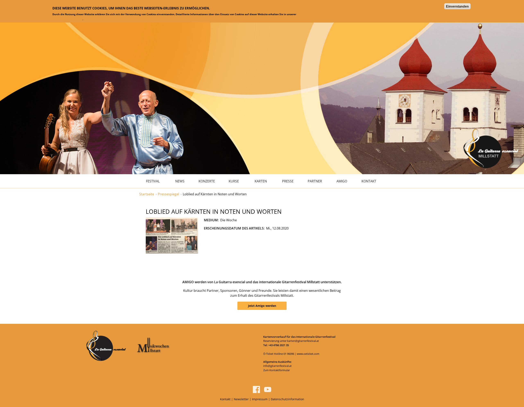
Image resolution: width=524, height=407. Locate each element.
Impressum (260, 399)
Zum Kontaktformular (276, 370)
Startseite (146, 194)
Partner (315, 181)
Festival (153, 181)
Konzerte (207, 181)
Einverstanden (457, 6)
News (179, 181)
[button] (172, 235)
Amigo (342, 181)
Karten (261, 181)
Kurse (234, 181)
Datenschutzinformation (67, 19)
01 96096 (288, 354)
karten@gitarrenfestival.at (303, 341)
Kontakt (368, 181)
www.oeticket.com (308, 354)
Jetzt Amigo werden (262, 306)
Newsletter (241, 399)
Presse (288, 181)
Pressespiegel (168, 194)
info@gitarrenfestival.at (277, 366)
